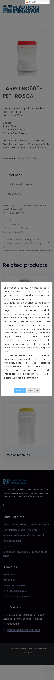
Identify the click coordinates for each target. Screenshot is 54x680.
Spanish (32, 2)
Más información (28, 377)
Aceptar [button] (20, 390)
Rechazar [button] (34, 390)
